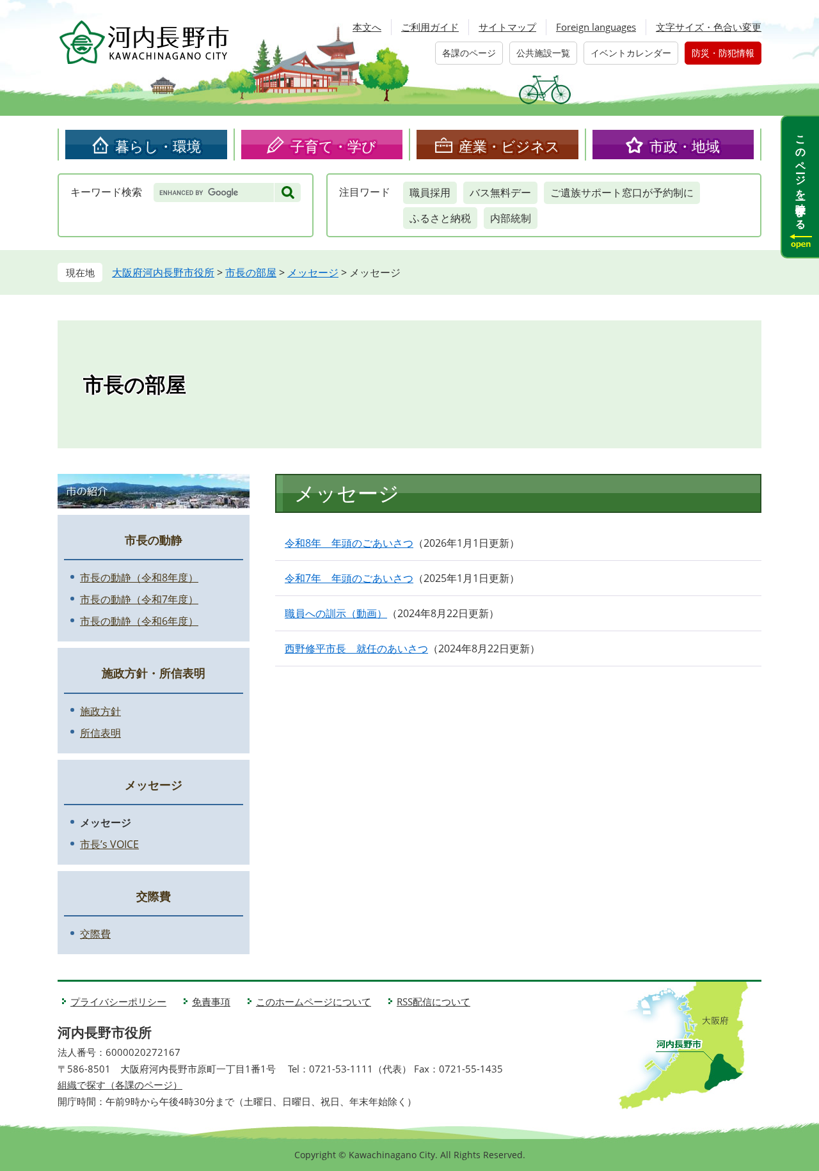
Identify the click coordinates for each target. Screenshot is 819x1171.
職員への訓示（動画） (336, 613)
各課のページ (469, 53)
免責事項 (211, 1001)
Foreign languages (596, 26)
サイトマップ (507, 26)
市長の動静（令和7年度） (139, 599)
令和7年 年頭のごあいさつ (349, 578)
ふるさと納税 (440, 218)
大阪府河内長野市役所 (163, 272)
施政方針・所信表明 (153, 672)
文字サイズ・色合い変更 (708, 26)
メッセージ (312, 272)
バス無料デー (500, 192)
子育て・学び (333, 145)
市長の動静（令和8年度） (139, 577)
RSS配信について (433, 1001)
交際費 (153, 896)
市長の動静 (153, 539)
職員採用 (430, 192)
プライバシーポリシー (118, 1001)
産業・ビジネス (509, 145)
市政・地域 (684, 145)
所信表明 (100, 733)
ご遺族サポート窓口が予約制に (622, 192)
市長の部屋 (250, 272)
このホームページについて (313, 1001)
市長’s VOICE (109, 844)
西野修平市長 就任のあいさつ (356, 648)
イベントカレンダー (631, 53)
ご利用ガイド (430, 26)
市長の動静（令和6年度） (139, 621)
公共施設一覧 (543, 53)
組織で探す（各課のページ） (120, 1084)
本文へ (367, 26)
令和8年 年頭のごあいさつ (349, 543)
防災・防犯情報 (723, 53)
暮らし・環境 (158, 145)
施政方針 (100, 711)
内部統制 (510, 218)
